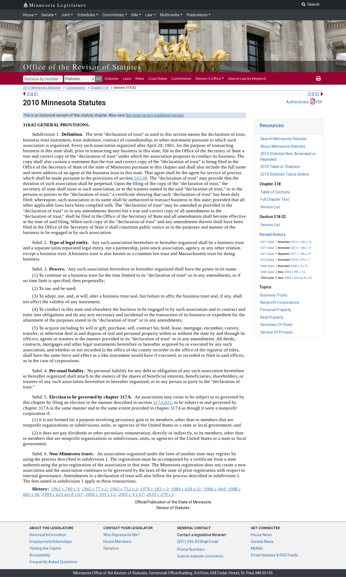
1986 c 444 (214, 489)
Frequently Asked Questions (53, 562)
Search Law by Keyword (247, 78)
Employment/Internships (50, 541)
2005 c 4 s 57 (299, 266)
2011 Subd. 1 (268, 242)
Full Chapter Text (274, 199)
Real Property (272, 317)
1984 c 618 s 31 (186, 489)
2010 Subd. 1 (268, 260)
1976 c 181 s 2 (154, 489)
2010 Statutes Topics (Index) (284, 174)
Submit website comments (200, 556)
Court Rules (157, 78)
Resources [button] (272, 125)
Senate (47, 15)
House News (261, 535)
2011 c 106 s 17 (301, 248)
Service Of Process (276, 332)
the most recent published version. (155, 115)
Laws (127, 78)
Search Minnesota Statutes (283, 139)
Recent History (272, 234)
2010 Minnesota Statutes (42, 88)
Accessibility (40, 555)
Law (148, 15)
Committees (113, 15)
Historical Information (47, 535)
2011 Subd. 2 (268, 248)
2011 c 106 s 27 (300, 254)
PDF (318, 102)
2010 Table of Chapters (280, 166)
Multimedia (169, 15)
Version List (270, 207)
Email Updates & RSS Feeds (274, 555)
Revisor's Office (208, 78)
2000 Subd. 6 (268, 272)
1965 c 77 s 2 (94, 489)
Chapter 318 (99, 88)
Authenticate (297, 102)
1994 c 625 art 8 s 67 (298, 278)
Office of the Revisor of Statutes (82, 66)
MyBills (257, 548)
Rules (139, 78)
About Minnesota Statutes (282, 146)
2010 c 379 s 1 (300, 260)
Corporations (75, 88)
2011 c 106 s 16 (301, 242)
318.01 (32, 94)
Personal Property (275, 310)
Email (213, 541)
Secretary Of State (276, 324)
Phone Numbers (191, 549)
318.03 (313, 94)
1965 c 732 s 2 (124, 489)
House (28, 15)
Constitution (181, 78)
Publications (197, 15)
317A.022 (162, 402)
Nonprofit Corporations (279, 302)
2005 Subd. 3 (268, 266)
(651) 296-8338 (190, 541)
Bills (134, 15)
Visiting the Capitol (45, 548)
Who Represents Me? (121, 535)
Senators (111, 548)
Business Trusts (273, 295)
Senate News (262, 541)
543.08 (140, 178)
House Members (117, 541)
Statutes (111, 78)
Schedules (86, 15)
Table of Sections (275, 192)
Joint (65, 15)
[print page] (318, 78)
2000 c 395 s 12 (294, 272)
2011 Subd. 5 (268, 254)
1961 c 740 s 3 (65, 489)
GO (98, 78)
